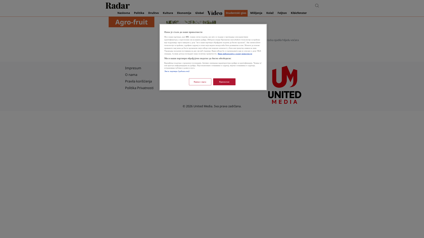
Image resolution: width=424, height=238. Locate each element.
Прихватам (224, 81)
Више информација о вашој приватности (235, 53)
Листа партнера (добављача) (176, 71)
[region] (213, 57)
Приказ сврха (200, 81)
